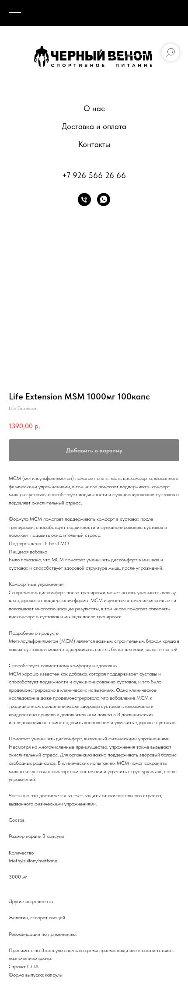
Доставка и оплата (94, 126)
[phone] (84, 199)
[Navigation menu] (15, 13)
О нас (94, 108)
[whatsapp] (103, 199)
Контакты (94, 144)
